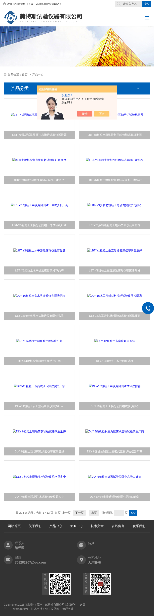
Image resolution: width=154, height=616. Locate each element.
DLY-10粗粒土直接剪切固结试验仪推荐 (114, 406)
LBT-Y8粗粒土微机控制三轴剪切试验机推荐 (114, 134)
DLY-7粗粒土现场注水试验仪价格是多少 (39, 496)
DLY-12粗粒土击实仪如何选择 (114, 361)
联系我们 (139, 526)
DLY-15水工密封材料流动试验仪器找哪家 (114, 315)
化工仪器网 (52, 608)
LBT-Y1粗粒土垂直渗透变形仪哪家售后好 (114, 270)
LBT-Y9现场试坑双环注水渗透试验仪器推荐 (39, 134)
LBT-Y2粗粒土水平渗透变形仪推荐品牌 (39, 270)
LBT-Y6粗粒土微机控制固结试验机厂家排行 (114, 180)
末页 (94, 512)
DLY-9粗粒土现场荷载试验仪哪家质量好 (39, 451)
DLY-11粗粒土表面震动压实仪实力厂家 (39, 406)
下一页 (79, 512)
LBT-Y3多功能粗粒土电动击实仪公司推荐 (114, 225)
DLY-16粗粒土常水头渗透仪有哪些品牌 (39, 315)
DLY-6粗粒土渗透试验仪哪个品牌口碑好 (115, 496)
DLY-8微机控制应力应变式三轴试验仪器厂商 (114, 451)
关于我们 (35, 526)
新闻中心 (76, 526)
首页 (24, 74)
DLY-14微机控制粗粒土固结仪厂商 (39, 361)
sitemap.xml (20, 608)
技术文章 (97, 526)
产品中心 (55, 526)
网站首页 (14, 526)
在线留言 (118, 526)
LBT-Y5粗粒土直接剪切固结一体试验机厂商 (39, 225)
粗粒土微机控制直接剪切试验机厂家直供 (39, 180)
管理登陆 (68, 608)
